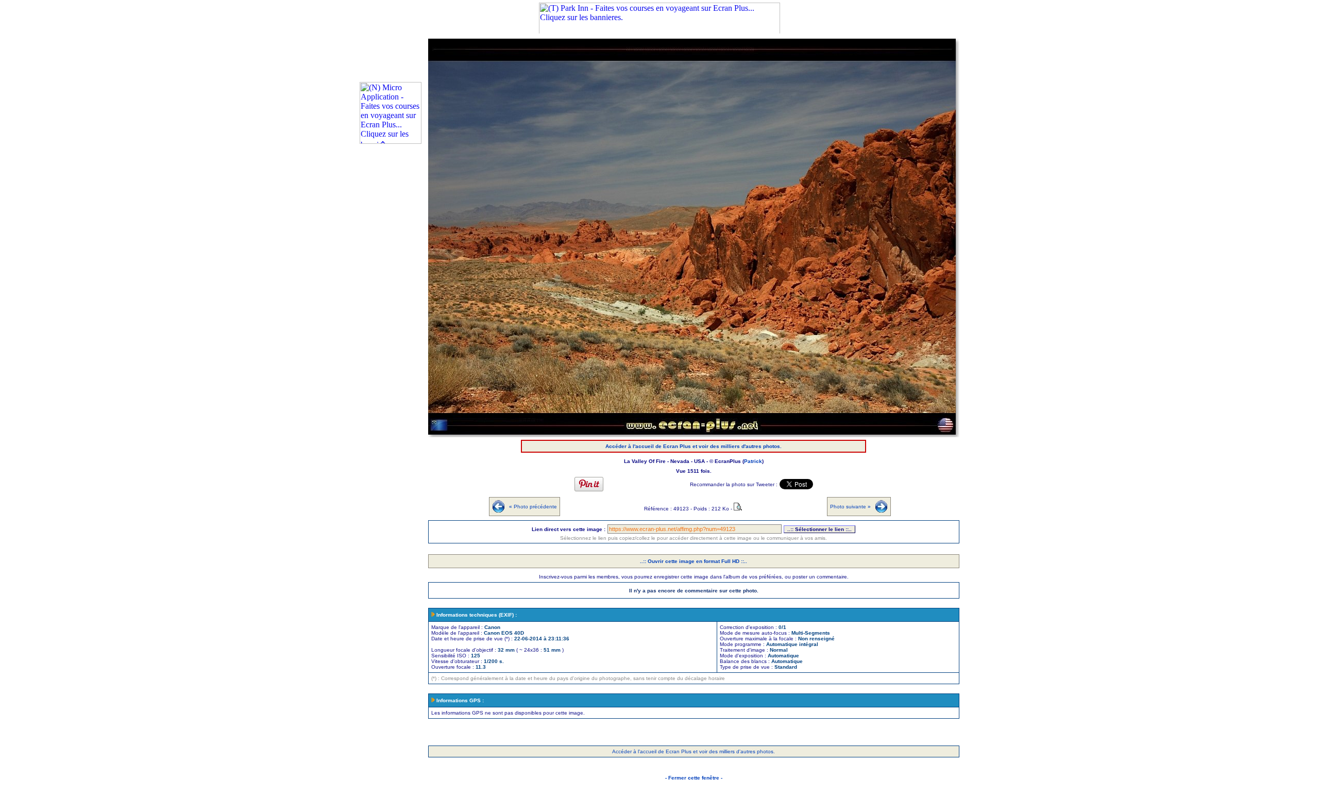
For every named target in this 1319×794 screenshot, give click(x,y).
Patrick (753, 461)
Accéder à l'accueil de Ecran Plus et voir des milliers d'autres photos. (693, 446)
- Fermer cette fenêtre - (693, 778)
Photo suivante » (850, 506)
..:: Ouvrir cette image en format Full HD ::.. (693, 561)
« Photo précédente (533, 506)
